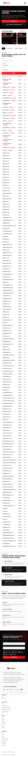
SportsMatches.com (8, 468)
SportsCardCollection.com (9, 462)
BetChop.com (6, 152)
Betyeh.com (6, 185)
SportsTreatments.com (8, 400)
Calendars (4, 723)
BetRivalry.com (6, 268)
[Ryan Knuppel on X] (8, 689)
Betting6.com (6, 182)
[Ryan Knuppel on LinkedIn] (4, 689)
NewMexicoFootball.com (9, 360)
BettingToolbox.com (8, 484)
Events (3, 721)
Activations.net (9, 115)
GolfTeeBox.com (7, 427)
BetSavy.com (6, 171)
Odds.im (7, 120)
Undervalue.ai (6, 529)
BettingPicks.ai (9, 100)
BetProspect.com (7, 263)
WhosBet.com (6, 303)
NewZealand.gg (9, 97)
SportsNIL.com (6, 430)
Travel (3, 727)
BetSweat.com (6, 336)
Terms (9, 754)
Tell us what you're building (14, 24)
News (3, 725)
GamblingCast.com (7, 290)
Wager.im (8, 112)
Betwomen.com (7, 276)
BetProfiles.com (7, 260)
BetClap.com (6, 155)
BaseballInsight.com (8, 478)
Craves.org (8, 92)
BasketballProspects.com (9, 546)
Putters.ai (5, 511)
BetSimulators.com (7, 446)
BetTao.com (6, 177)
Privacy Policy (4, 754)
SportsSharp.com (7, 470)
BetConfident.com (7, 193)
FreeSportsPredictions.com (10, 460)
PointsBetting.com (7, 231)
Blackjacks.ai (6, 389)
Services (3, 698)
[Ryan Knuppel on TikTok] (18, 689)
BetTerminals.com (7, 381)
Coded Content (5, 711)
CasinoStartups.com (8, 422)
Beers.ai (7, 130)
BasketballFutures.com (8, 535)
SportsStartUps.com (8, 371)
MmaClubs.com (6, 357)
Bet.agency (5, 236)
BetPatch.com (6, 206)
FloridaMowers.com (8, 284)
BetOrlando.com (7, 328)
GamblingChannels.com (8, 354)
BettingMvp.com (7, 341)
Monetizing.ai (9, 118)
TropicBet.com (6, 524)
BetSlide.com (6, 209)
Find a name (14, 21)
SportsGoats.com (7, 368)
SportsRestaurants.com (9, 398)
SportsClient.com (7, 465)
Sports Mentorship (6, 707)
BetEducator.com (7, 252)
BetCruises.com (7, 158)
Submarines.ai (9, 147)
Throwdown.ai (6, 543)
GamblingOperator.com (9, 505)
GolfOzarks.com (7, 295)
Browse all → (23, 31)
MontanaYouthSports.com (9, 225)
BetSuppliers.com (7, 333)
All (3, 48)
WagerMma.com (7, 301)
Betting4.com (6, 179)
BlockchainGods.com (8, 279)
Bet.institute (6, 239)
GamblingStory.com (8, 220)
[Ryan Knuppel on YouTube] (21, 689)
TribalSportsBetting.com (9, 489)
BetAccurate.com (7, 309)
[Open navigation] (25, 3)
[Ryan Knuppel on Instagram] (11, 689)
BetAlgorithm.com (7, 492)
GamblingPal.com (7, 217)
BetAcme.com (6, 190)
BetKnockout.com (7, 255)
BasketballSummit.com (8, 443)
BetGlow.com (6, 163)
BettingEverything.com (8, 338)
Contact (3, 745)
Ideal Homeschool (6, 709)
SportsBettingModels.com (9, 540)
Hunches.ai (8, 107)
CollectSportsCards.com (9, 451)
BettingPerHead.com (8, 495)
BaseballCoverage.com (8, 476)
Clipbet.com (6, 282)
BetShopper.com (7, 330)
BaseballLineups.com (8, 532)
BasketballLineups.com (8, 538)
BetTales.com (6, 212)
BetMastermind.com (8, 325)
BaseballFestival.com (8, 403)
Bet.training (6, 241)
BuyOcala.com (6, 349)
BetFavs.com (6, 317)
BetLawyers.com (7, 416)
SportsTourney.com (8, 433)
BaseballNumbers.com (8, 441)
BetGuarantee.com (7, 319)
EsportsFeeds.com (7, 454)
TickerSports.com (7, 438)
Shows (3, 718)
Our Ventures (5, 705)
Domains (4, 743)
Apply (14, 73)
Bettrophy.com (6, 387)
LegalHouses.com (7, 298)
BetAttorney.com (7, 411)
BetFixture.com (6, 414)
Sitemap (13, 754)
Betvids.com (6, 346)
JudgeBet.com (6, 222)
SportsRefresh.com (7, 233)
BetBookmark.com (7, 244)
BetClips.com (6, 249)
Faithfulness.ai (6, 503)
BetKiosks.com (9, 87)
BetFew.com (6, 161)
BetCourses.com (7, 379)
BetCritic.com (6, 314)
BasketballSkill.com (8, 406)
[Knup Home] (7, 3)
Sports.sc (5, 519)
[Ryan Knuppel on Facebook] (14, 689)
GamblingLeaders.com (8, 293)
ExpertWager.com (7, 425)
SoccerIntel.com (7, 516)
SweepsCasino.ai (7, 521)
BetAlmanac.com (7, 408)
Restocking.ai (9, 110)
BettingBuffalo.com (8, 274)
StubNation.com (7, 473)
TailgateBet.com (7, 376)
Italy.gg (7, 95)
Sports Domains (19, 48)
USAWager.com (6, 527)
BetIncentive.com (7, 198)
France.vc (8, 150)
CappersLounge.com (8, 486)
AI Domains (9, 48)
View (25, 79)
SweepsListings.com (8, 373)
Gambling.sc (8, 132)
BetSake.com (6, 169)
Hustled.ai (5, 508)
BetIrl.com (5, 322)
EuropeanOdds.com (8, 500)
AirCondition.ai (9, 127)
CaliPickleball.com (7, 449)
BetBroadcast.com (7, 247)
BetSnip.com (6, 174)
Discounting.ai (6, 497)
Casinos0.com (6, 187)
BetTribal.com (6, 384)
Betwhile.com (6, 214)
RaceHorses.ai (6, 513)
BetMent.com (6, 166)
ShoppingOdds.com (8, 395)
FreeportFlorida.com (8, 287)
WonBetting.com (7, 306)
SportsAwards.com (7, 140)
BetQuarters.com (7, 266)
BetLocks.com (6, 481)
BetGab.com (6, 196)
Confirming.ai (9, 89)
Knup (3, 734)
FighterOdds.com (7, 457)
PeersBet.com (6, 228)
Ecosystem (4, 741)
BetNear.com (6, 204)
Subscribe (14, 657)
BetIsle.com (6, 201)
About (3, 736)
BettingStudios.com (8, 344)
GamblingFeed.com (7, 392)
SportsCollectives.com (8, 365)
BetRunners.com (7, 271)
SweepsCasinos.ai (7, 435)
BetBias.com (6, 311)
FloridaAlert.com (7, 352)
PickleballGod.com (7, 363)
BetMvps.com (6, 258)
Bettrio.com (6, 419)
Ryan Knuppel (5, 738)
